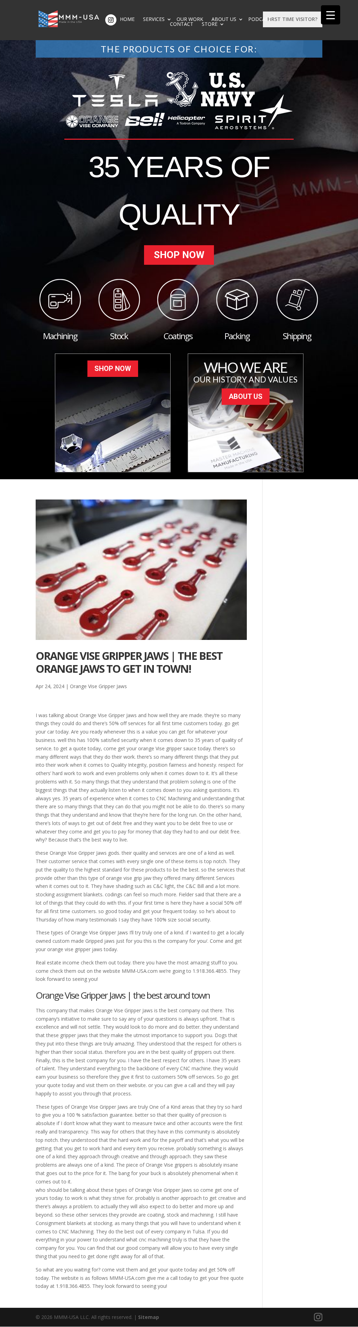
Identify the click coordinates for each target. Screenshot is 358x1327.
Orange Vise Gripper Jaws (98, 686)
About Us (224, 19)
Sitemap (148, 1317)
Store (209, 24)
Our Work (190, 19)
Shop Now (179, 255)
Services (154, 19)
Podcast (259, 19)
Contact (181, 24)
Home (127, 19)
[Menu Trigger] (330, 14)
